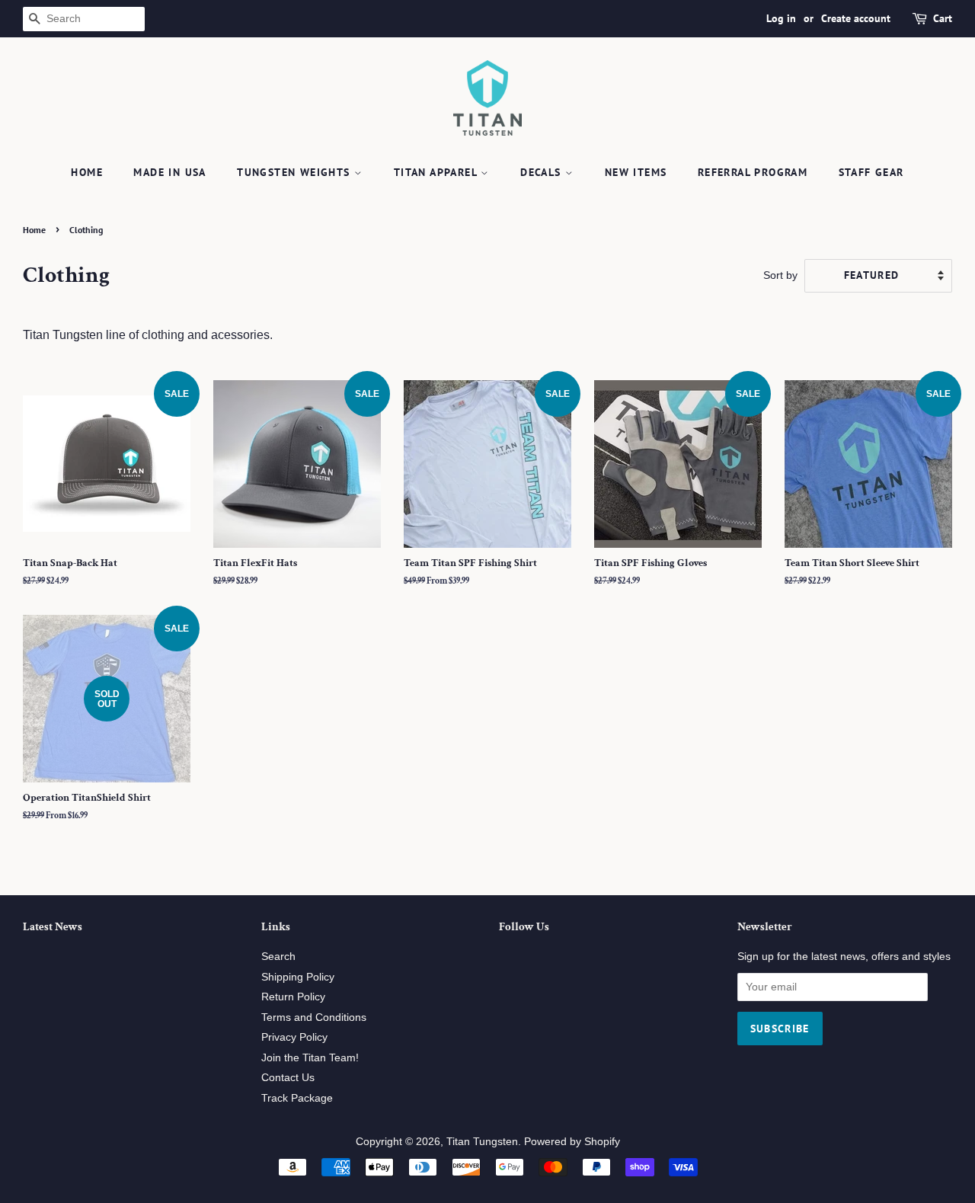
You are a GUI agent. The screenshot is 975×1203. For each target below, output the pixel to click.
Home (87, 172)
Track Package (297, 1098)
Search (278, 956)
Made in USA (169, 172)
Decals (542, 172)
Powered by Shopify (572, 1141)
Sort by (780, 275)
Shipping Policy (297, 977)
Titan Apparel (437, 172)
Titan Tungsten (482, 1141)
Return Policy (293, 997)
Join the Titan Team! (310, 1058)
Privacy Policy (294, 1037)
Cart (942, 18)
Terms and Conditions (313, 1017)
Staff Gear (871, 172)
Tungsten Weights (295, 172)
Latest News (52, 927)
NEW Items (636, 172)
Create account (855, 18)
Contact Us (288, 1077)
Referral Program (752, 172)
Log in (781, 18)
